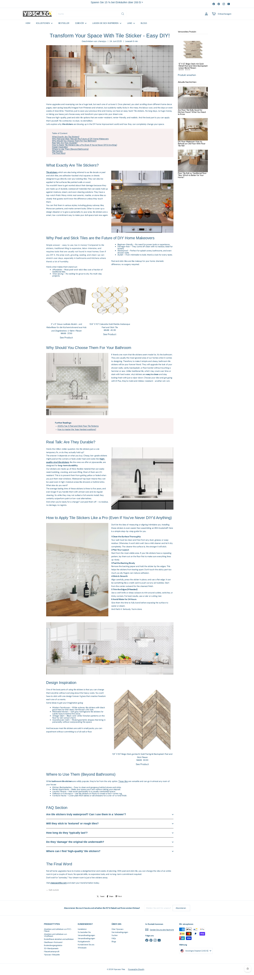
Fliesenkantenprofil (51, 951)
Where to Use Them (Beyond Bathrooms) (70, 149)
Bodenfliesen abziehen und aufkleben (58, 939)
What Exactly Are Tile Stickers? (65, 137)
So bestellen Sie (84, 932)
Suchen (114, 935)
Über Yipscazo (117, 929)
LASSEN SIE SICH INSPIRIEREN (105, 23)
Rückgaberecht (84, 941)
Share (111, 896)
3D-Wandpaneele (51, 948)
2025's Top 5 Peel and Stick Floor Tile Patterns (77, 426)
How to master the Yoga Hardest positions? (76, 429)
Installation (82, 929)
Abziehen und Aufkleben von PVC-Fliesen (58, 930)
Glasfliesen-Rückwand (53, 942)
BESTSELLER (63, 23)
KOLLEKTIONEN (43, 23)
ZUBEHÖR (79, 23)
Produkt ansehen (187, 75)
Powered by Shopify (136, 969)
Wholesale (82, 947)
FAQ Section (57, 151)
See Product (66, 337)
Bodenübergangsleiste (53, 945)
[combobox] (91, 14)
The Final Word (58, 153)
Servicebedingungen (120, 932)
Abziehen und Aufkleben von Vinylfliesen (55, 935)
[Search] (122, 14)
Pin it (120, 896)
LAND (130, 23)
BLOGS (144, 23)
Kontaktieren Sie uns (86, 944)
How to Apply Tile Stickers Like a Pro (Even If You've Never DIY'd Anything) (84, 145)
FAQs (114, 938)
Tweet (102, 896)
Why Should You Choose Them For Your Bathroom (74, 141)
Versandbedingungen (86, 935)
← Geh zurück (52, 890)
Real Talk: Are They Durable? (64, 143)
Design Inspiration (60, 147)
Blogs (114, 941)
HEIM (28, 23)
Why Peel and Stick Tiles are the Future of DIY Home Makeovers (80, 139)
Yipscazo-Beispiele (52, 954)
